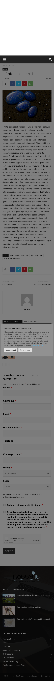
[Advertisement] (27, 28)
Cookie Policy (37, 345)
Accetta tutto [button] (25, 350)
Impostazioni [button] (11, 350)
